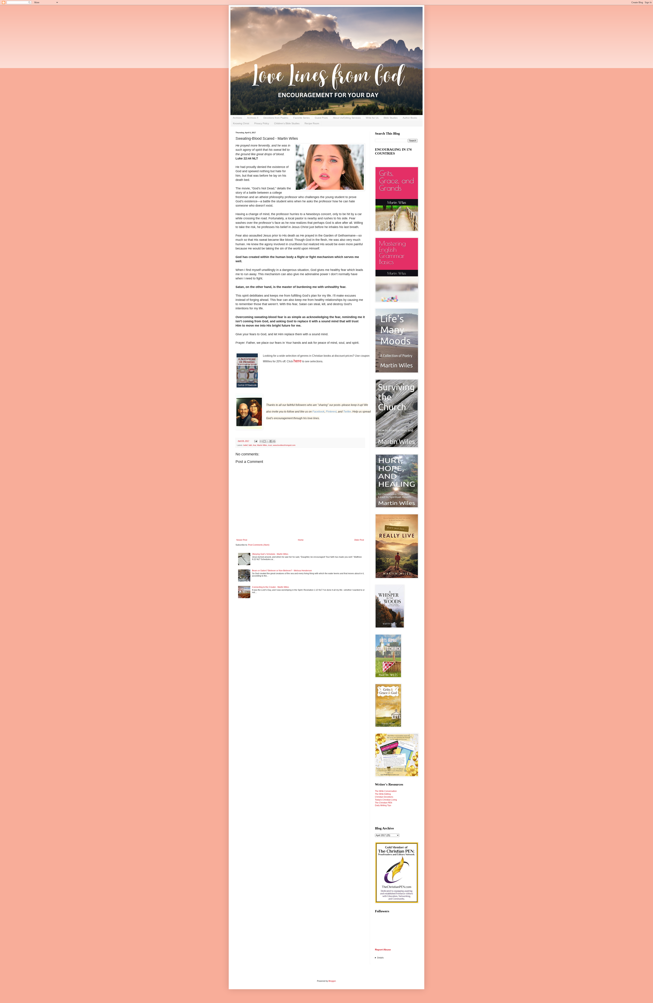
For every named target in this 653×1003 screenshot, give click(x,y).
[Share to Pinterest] (274, 441)
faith (250, 445)
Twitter (347, 411)
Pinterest (331, 411)
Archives (237, 117)
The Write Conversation (386, 791)
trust (270, 445)
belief (245, 445)
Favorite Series (301, 117)
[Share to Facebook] (271, 441)
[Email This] (261, 441)
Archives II (252, 117)
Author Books (410, 117)
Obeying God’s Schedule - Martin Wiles (270, 554)
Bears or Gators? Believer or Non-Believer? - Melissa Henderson (282, 570)
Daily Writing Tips (383, 805)
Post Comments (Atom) (258, 545)
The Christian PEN (383, 803)
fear (254, 445)
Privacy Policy (261, 123)
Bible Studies (391, 117)
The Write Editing (383, 794)
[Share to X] (267, 441)
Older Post (359, 540)
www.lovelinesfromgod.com (284, 445)
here (298, 361)
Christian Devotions (384, 797)
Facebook (318, 411)
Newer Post (241, 540)
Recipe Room (312, 123)
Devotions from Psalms (275, 117)
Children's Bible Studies (286, 123)
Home (301, 540)
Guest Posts (321, 117)
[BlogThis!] (264, 441)
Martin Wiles (262, 445)
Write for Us (372, 117)
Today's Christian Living (386, 800)
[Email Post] (255, 441)
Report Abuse (383, 949)
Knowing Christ (241, 123)
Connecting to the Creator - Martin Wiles (270, 587)
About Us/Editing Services (347, 117)
